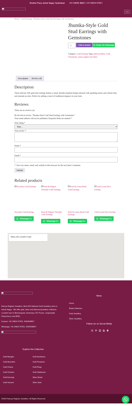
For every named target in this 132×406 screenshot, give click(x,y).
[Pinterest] (96, 331)
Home (16, 19)
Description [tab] (23, 78)
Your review (20, 131)
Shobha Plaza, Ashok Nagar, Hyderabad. (47, 3)
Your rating (19, 123)
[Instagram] (92, 331)
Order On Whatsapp (105, 45)
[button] (125, 399)
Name (17, 146)
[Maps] (108, 331)
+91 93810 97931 (94, 3)
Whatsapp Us (25, 218)
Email (17, 155)
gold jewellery (99, 54)
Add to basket (84, 45)
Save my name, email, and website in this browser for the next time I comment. (49, 165)
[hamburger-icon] (127, 12)
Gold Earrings (26, 19)
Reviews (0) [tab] (37, 78)
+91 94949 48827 (77, 3)
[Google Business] (104, 331)
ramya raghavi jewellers (87, 57)
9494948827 (29, 321)
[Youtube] (100, 331)
